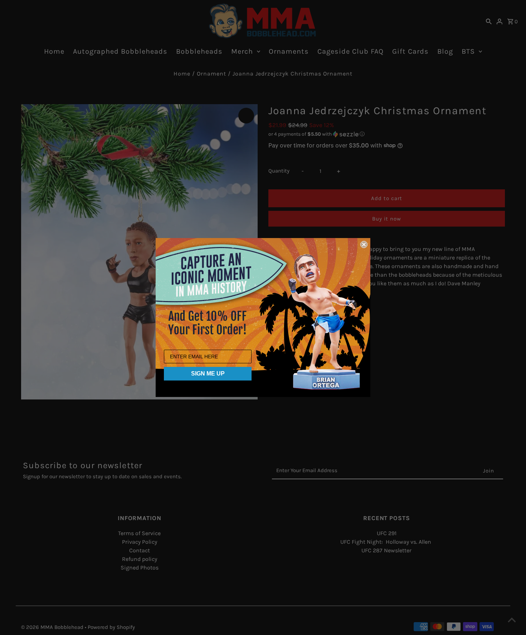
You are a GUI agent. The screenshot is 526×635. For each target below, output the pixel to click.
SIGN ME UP (208, 373)
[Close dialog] (363, 244)
